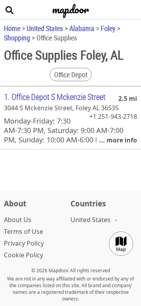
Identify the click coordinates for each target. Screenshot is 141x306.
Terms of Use (23, 231)
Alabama (81, 28)
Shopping (17, 37)
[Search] (10, 10)
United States (45, 28)
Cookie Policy (23, 255)
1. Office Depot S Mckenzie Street (54, 96)
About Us (17, 219)
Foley (108, 28)
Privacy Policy (24, 243)
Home (12, 28)
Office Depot (70, 74)
